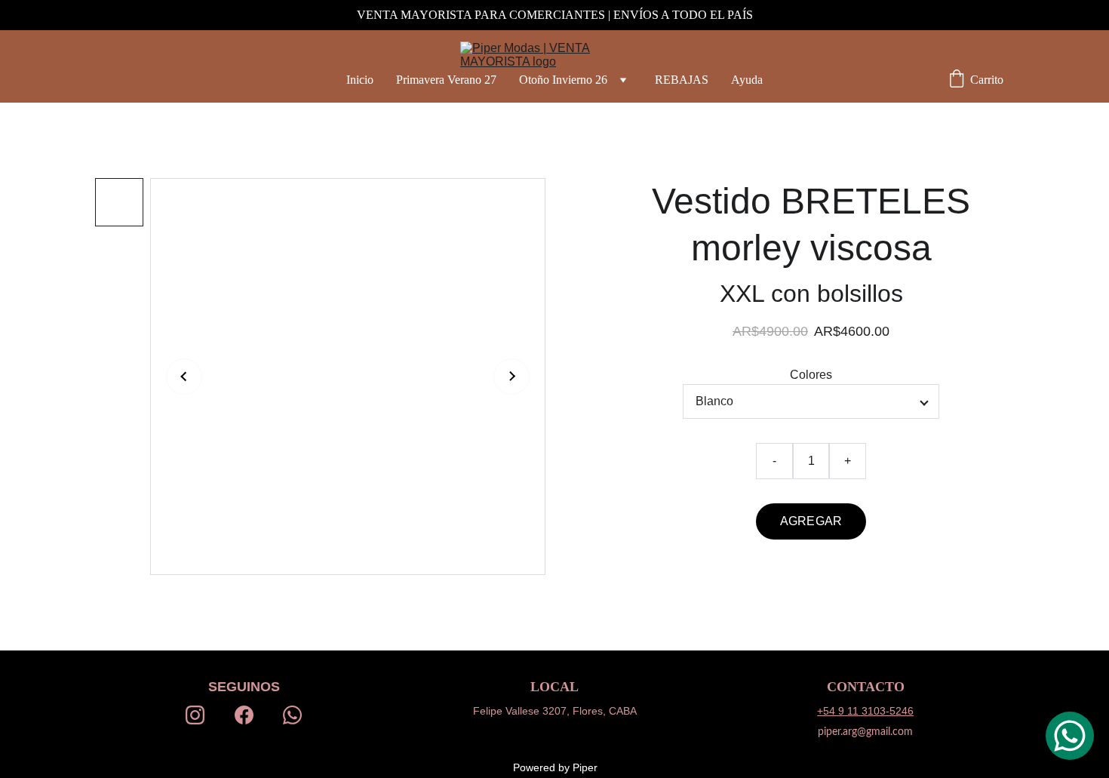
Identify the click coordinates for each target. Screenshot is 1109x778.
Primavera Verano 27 (446, 79)
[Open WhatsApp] (1070, 736)
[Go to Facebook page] (244, 714)
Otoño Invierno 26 (563, 79)
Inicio (359, 79)
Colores (811, 374)
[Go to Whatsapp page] (292, 714)
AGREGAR (811, 521)
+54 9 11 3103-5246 (865, 711)
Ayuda (747, 79)
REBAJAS (681, 79)
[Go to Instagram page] (195, 714)
